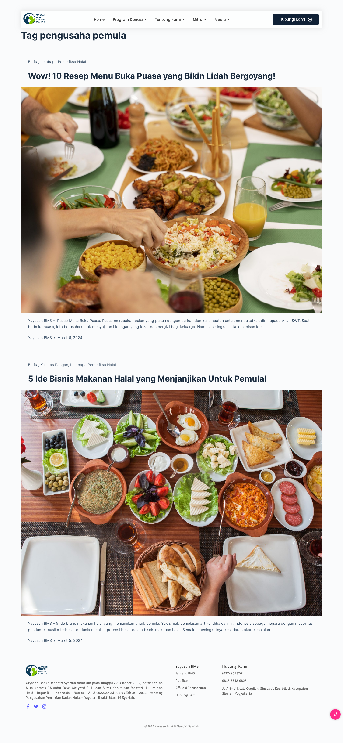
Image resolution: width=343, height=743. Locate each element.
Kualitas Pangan (54, 364)
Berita (33, 61)
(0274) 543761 (233, 673)
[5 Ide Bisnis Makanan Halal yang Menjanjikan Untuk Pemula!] (171, 503)
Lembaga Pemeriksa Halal (63, 61)
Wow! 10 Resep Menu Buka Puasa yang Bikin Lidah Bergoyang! (151, 76)
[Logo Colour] (34, 18)
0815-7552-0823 (234, 680)
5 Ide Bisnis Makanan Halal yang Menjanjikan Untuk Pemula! (147, 378)
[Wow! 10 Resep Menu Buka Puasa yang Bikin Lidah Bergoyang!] (171, 200)
